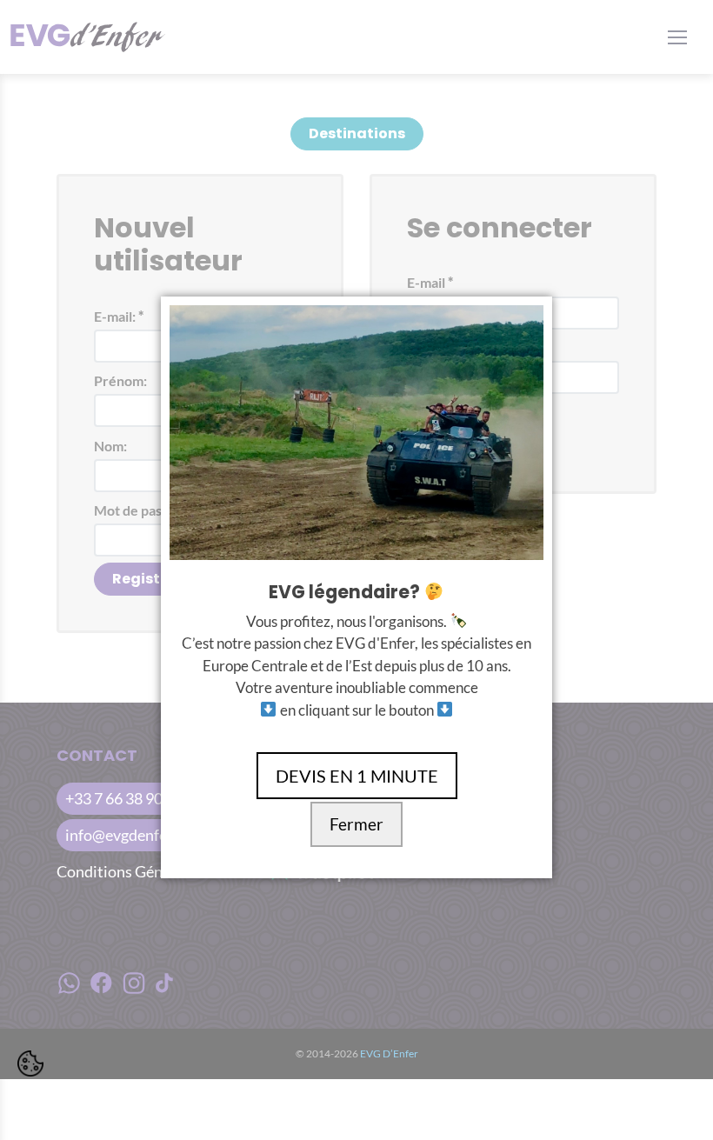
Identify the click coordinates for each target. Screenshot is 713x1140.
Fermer (356, 824)
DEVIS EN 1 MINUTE (357, 775)
